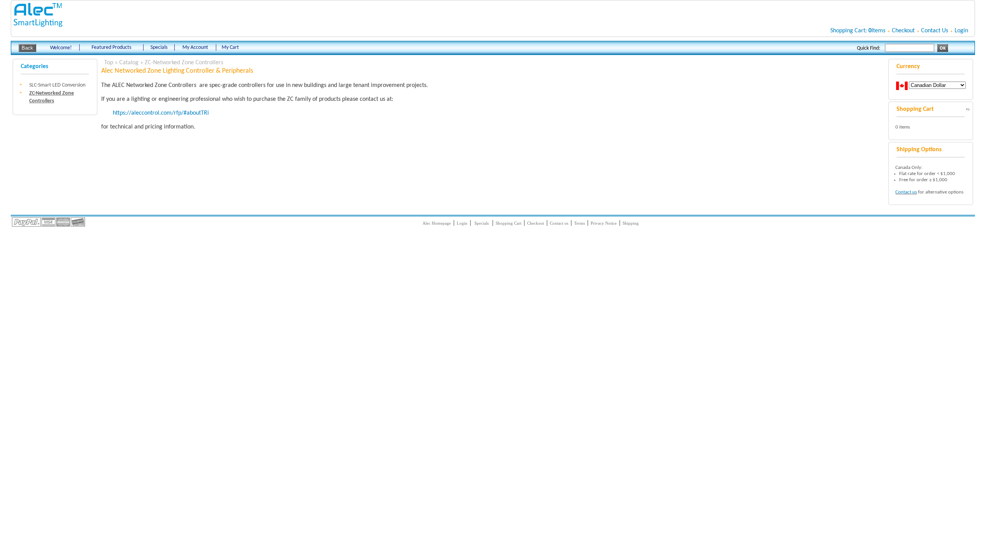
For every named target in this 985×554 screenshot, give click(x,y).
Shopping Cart (508, 223)
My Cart (230, 47)
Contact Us (934, 31)
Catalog (129, 63)
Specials (159, 47)
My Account (195, 47)
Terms (579, 223)
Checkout (903, 31)
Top (108, 63)
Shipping (631, 223)
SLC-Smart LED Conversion (57, 85)
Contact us (906, 192)
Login (961, 31)
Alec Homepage (436, 223)
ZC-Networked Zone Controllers (184, 63)
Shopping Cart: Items (857, 31)
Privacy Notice (604, 223)
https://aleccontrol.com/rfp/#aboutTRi (161, 113)
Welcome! (61, 48)
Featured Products (111, 47)
